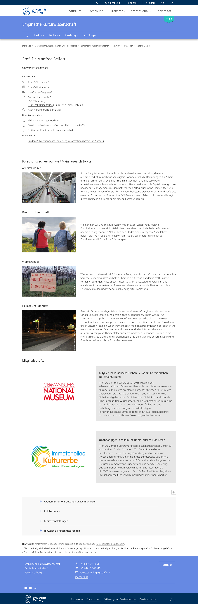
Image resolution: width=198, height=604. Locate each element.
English (150, 3)
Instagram (35, 588)
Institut (38, 35)
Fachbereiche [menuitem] (112, 3)
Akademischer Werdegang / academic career (70, 500)
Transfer (116, 11)
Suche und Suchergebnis (171, 2)
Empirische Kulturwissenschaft (27, 35)
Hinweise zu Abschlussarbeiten (62, 529)
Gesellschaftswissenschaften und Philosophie (56, 45)
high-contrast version (162, 2)
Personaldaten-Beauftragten (110, 543)
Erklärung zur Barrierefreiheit (120, 599)
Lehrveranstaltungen (56, 520)
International (139, 11)
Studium (75, 11)
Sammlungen (89, 35)
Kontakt (167, 565)
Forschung (95, 11)
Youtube (30, 588)
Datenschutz (94, 599)
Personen (128, 45)
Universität (163, 11)
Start (97, 2)
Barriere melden (148, 599)
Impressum (77, 599)
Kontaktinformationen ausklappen (172, 598)
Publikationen (52, 510)
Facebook (25, 588)
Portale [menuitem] (133, 3)
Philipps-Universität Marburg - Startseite (39, 10)
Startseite (26, 45)
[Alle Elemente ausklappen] (173, 492)
